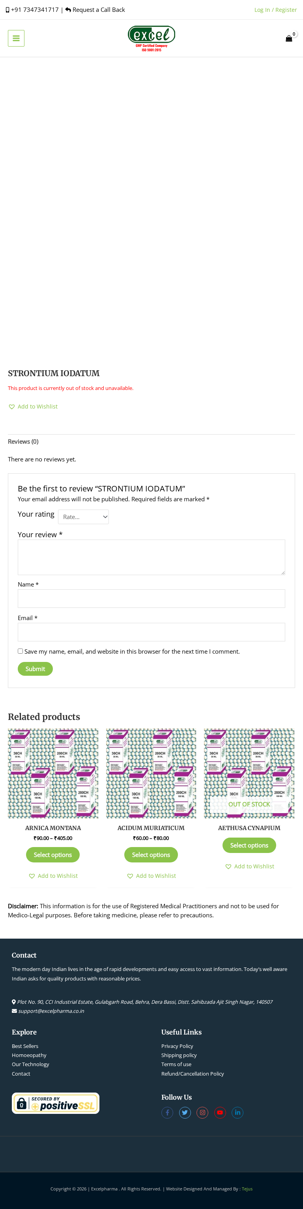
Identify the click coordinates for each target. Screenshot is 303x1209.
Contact (21, 1073)
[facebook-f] (170, 1113)
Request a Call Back (98, 9)
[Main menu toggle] (16, 38)
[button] (33, 406)
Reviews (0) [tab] (23, 441)
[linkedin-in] (238, 1113)
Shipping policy (179, 1055)
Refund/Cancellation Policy (192, 1073)
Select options (53, 854)
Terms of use (176, 1064)
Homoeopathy (29, 1055)
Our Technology (30, 1064)
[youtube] (223, 1113)
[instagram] (205, 1113)
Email (27, 618)
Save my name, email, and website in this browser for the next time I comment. (132, 651)
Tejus (247, 1189)
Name (28, 584)
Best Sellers (25, 1046)
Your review (40, 534)
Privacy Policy (177, 1046)
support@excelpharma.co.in (51, 1010)
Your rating (36, 514)
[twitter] (188, 1113)
